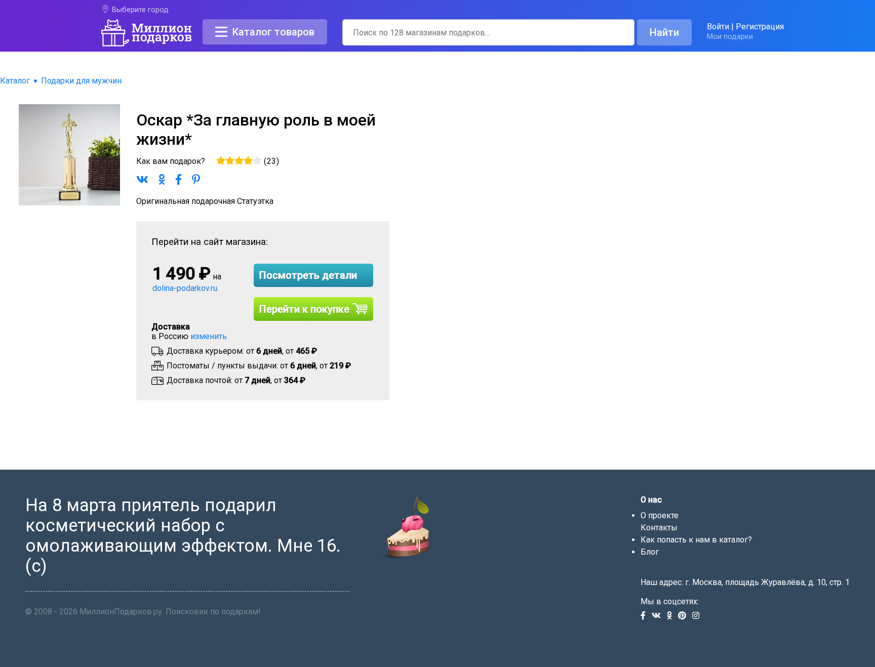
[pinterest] (685, 616)
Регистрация (760, 26)
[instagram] (697, 616)
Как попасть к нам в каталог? (696, 540)
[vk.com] (659, 616)
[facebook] (646, 616)
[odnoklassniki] (672, 616)
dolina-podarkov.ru (184, 288)
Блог (650, 552)
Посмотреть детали (308, 275)
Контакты (659, 527)
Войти (718, 26)
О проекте (660, 515)
